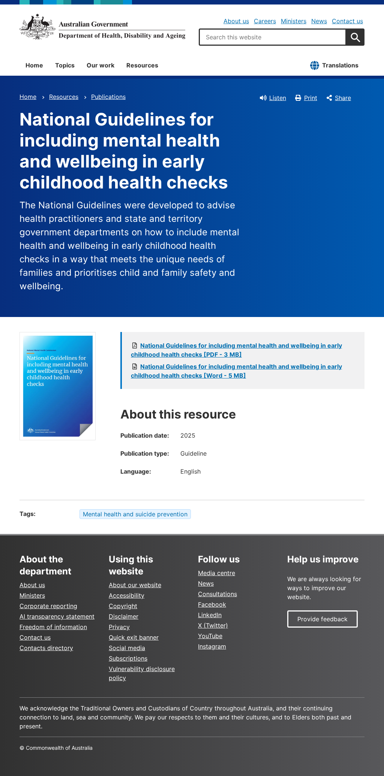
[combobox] (272, 37)
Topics (65, 65)
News (319, 21)
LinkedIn (210, 615)
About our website (135, 585)
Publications (108, 96)
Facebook (212, 604)
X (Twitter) (213, 625)
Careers (265, 21)
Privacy (119, 627)
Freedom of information (53, 627)
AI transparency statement (57, 616)
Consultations (217, 594)
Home (34, 65)
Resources (142, 65)
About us (236, 21)
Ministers (293, 21)
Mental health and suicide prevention (135, 514)
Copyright (123, 606)
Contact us (347, 21)
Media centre (216, 573)
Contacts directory (46, 648)
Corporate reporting (48, 606)
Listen (277, 98)
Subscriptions (128, 658)
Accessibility (126, 595)
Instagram (212, 646)
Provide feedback (322, 619)
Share (343, 98)
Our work (100, 65)
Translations (340, 65)
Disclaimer (123, 616)
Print (310, 98)
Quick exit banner (134, 637)
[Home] (102, 26)
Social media (127, 648)
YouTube (210, 636)
